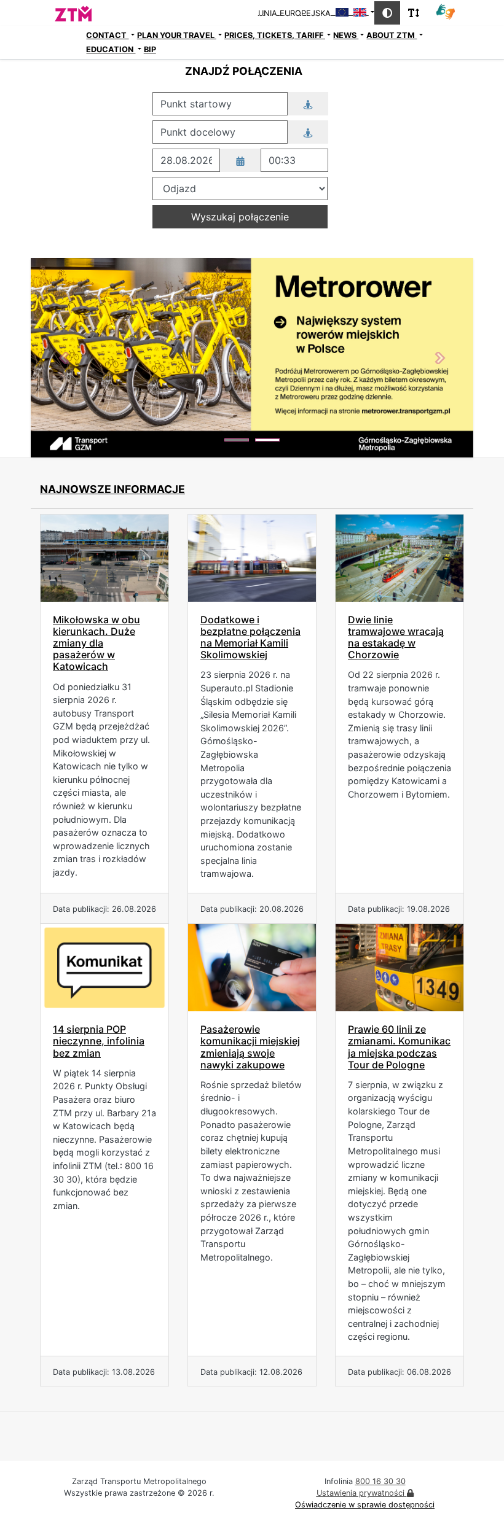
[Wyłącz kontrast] (387, 13)
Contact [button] (107, 35)
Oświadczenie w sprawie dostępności (365, 1504)
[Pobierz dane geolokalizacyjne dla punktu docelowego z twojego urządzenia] (308, 132)
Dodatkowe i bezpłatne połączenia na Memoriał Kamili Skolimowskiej (250, 637)
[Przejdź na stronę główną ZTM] (54, 13)
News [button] (345, 35)
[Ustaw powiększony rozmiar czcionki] (413, 13)
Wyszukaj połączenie (240, 217)
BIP (150, 49)
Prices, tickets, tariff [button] (274, 35)
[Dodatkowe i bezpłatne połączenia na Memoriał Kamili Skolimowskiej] (252, 558)
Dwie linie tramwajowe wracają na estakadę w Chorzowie (396, 637)
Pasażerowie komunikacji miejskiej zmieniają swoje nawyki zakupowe (250, 1047)
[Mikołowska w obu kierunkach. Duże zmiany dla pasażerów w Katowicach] (104, 558)
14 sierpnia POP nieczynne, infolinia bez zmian (98, 1041)
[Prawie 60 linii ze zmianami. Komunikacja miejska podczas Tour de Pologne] (399, 967)
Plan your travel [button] (176, 35)
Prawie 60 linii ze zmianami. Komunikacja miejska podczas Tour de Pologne (399, 1047)
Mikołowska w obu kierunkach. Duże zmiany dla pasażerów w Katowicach (96, 643)
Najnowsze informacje (112, 489)
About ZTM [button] (391, 35)
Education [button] (110, 49)
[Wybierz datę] (240, 160)
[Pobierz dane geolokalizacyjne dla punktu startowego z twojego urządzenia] (308, 103)
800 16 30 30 (380, 1481)
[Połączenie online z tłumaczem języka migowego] (445, 11)
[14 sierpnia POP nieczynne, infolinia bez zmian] (104, 967)
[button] (64, 357)
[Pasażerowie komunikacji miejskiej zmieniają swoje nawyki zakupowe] (252, 967)
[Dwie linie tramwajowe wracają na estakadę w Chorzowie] (399, 558)
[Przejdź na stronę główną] (57, 42)
